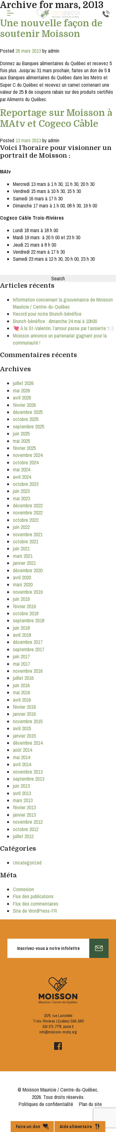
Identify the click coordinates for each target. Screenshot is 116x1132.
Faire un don (28, 1126)
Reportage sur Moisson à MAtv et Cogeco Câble (56, 118)
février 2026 (24, 404)
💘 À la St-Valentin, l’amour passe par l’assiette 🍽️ (63, 328)
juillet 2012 (23, 836)
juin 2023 (21, 491)
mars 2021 (23, 555)
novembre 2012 (28, 821)
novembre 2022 (28, 512)
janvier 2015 (24, 735)
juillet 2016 (23, 677)
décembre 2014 (28, 742)
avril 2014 (22, 764)
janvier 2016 (24, 713)
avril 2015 (22, 728)
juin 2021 (21, 548)
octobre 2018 (25, 613)
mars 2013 (23, 800)
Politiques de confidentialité (46, 1104)
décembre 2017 (28, 641)
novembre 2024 (28, 455)
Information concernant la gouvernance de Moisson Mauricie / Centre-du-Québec (63, 303)
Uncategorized (27, 862)
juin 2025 (21, 433)
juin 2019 (21, 598)
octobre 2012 (25, 829)
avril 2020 (22, 577)
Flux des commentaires (35, 903)
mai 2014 (21, 757)
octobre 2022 (25, 519)
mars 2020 (23, 584)
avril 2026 (22, 397)
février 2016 (24, 706)
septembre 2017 (28, 649)
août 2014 (22, 749)
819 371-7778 (52, 1026)
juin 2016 (21, 685)
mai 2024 (21, 469)
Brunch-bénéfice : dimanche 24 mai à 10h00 (55, 321)
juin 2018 (21, 627)
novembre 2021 (28, 534)
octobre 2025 (25, 419)
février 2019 (24, 606)
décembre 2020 (28, 570)
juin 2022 (21, 527)
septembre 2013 (28, 778)
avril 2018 (22, 634)
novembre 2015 (28, 721)
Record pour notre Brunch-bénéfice (47, 313)
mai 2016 (21, 692)
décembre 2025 (28, 412)
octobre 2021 (25, 541)
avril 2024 (22, 476)
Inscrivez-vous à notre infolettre (48, 948)
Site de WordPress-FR (35, 910)
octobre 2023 (25, 483)
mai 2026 (21, 390)
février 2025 (24, 448)
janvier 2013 (24, 814)
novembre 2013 (28, 771)
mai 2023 (21, 498)
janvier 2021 (24, 562)
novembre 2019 (28, 591)
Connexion (23, 889)
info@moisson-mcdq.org (58, 1032)
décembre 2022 (28, 505)
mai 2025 (21, 440)
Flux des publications (33, 896)
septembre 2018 (28, 620)
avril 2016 (22, 699)
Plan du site (90, 1104)
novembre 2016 (28, 670)
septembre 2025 (28, 426)
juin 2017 (21, 656)
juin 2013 (21, 785)
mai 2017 (21, 663)
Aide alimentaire (76, 1126)
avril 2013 (22, 793)
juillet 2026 (23, 383)
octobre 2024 (25, 462)
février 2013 (24, 807)
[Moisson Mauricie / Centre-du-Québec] (58, 14)
